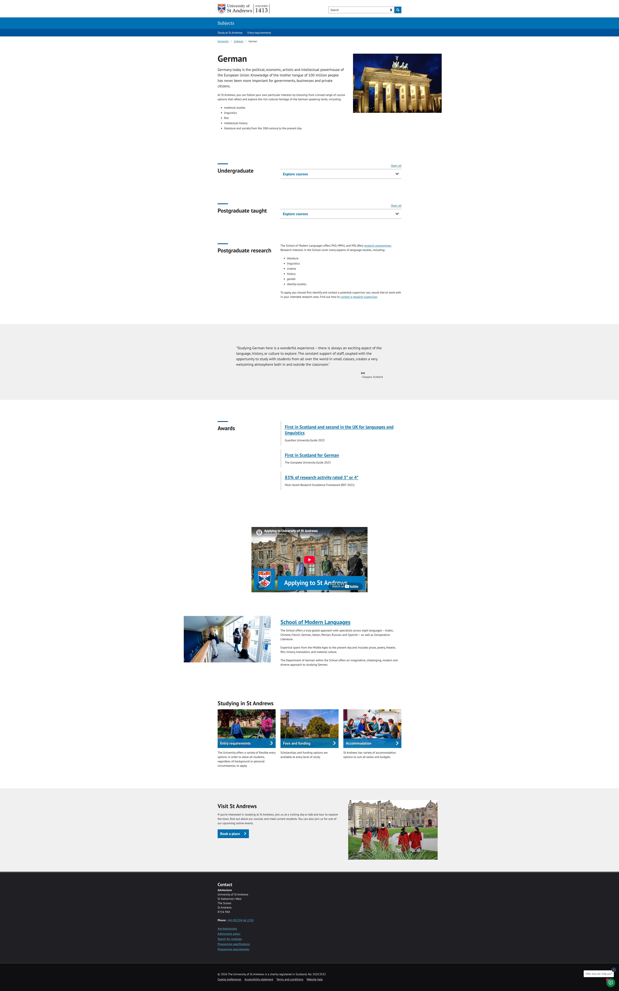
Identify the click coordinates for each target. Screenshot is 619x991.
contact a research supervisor (359, 297)
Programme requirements (233, 949)
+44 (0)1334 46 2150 (240, 920)
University (223, 41)
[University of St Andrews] (244, 9)
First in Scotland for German (312, 455)
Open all (396, 165)
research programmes (377, 245)
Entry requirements (259, 32)
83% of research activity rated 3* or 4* (322, 477)
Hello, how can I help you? (599, 973)
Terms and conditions (289, 979)
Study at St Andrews (230, 32)
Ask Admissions (227, 928)
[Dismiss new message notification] (614, 970)
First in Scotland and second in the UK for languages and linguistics (339, 430)
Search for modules (230, 939)
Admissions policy (229, 934)
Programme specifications (234, 944)
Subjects (226, 23)
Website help (315, 979)
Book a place (230, 833)
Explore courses (295, 174)
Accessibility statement (259, 979)
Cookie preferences (229, 979)
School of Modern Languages (315, 622)
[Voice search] (391, 9)
